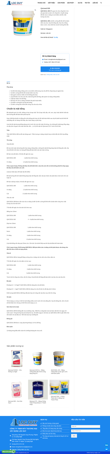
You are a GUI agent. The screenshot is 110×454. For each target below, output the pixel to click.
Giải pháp (70, 3)
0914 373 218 (7, 451)
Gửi (74, 436)
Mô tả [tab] (8, 83)
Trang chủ (41, 3)
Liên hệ (95, 3)
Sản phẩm (61, 3)
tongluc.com (97, 452)
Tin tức (87, 3)
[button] (101, 3)
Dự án (80, 3)
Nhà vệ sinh (56, 74)
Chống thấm (49, 74)
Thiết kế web (90, 452)
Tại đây (56, 37)
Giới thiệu (51, 3)
